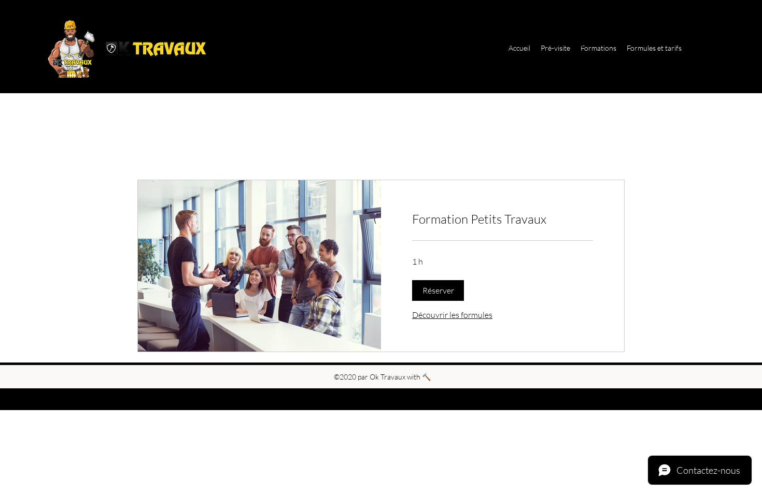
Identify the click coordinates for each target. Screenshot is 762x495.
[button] (438, 290)
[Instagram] (700, 48)
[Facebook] (715, 48)
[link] (502, 219)
